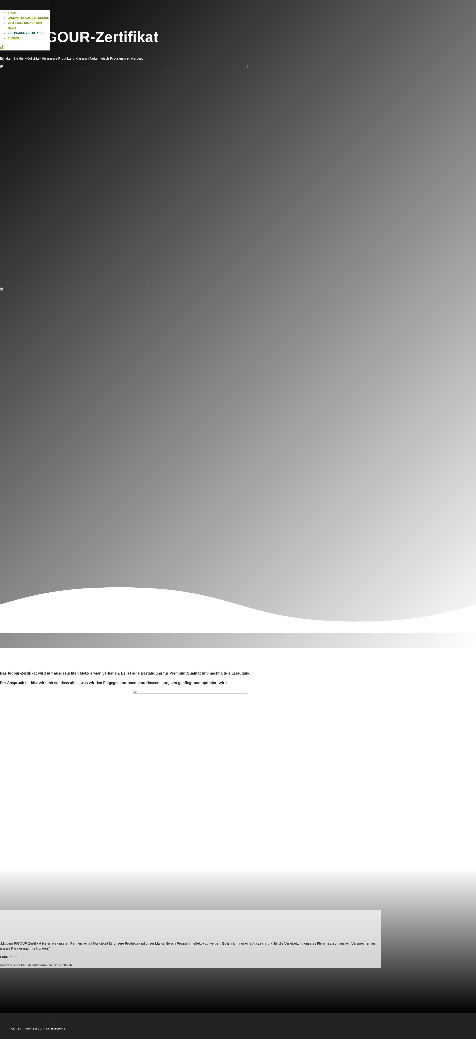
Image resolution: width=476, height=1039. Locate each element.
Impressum (34, 1028)
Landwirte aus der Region (28, 17)
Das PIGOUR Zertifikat (24, 32)
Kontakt (14, 37)
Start (12, 12)
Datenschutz (55, 1028)
